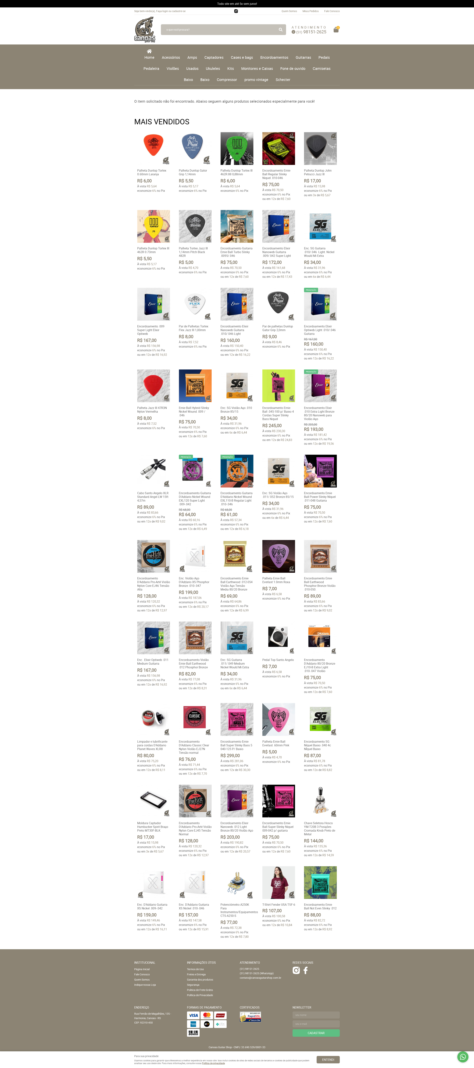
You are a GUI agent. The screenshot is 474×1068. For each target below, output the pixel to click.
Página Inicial (142, 969)
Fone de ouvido (292, 68)
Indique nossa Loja (145, 984)
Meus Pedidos (311, 11)
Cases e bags (242, 57)
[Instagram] (236, 11)
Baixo (188, 79)
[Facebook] (305, 970)
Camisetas (322, 68)
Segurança (193, 984)
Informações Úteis (201, 963)
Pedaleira (151, 68)
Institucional (144, 963)
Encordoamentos (274, 57)
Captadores (213, 57)
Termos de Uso (195, 969)
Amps (192, 57)
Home (149, 57)
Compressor (227, 79)
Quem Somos (289, 11)
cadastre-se (179, 11)
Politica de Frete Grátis (200, 990)
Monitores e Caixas (257, 68)
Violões (173, 68)
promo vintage (256, 79)
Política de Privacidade (200, 995)
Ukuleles (213, 68)
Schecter (283, 79)
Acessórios (171, 57)
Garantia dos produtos (200, 979)
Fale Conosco (332, 11)
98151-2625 (311, 32)
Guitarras (303, 57)
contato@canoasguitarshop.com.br (260, 977)
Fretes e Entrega (196, 974)
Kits (230, 68)
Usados (192, 68)
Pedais (324, 57)
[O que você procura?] (280, 29)
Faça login (162, 11)
